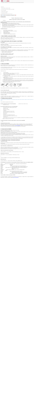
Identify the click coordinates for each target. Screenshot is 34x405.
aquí (3, 15)
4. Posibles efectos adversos (4, 11)
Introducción (2, 6)
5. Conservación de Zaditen (4, 12)
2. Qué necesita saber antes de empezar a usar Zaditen (7, 9)
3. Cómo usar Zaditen (3, 10)
